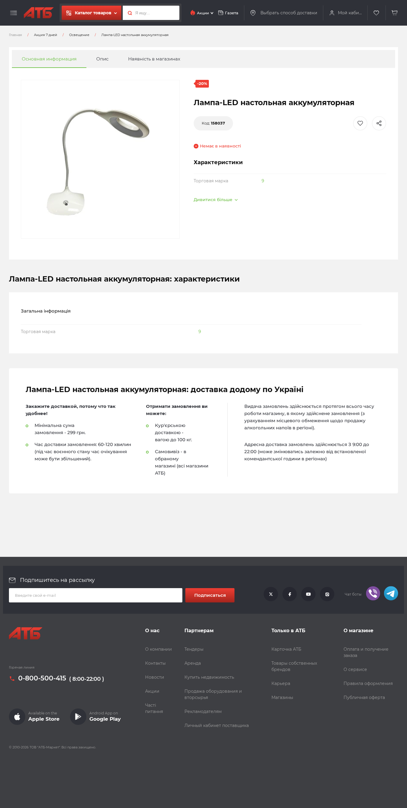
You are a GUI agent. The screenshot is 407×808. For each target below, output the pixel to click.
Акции (152, 691)
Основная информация (49, 59)
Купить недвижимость (209, 677)
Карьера (280, 683)
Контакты (155, 663)
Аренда (192, 663)
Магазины (282, 697)
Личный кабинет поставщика (216, 725)
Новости (154, 677)
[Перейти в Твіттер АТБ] (271, 594)
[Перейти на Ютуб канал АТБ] (308, 594)
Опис (102, 59)
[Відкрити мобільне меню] (13, 13)
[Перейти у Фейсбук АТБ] (289, 594)
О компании (158, 649)
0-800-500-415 (42, 678)
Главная (15, 35)
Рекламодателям (203, 711)
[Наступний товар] (353, 384)
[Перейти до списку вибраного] (376, 13)
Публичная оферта (364, 697)
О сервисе (355, 669)
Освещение (79, 35)
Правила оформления (368, 683)
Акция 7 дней (45, 35)
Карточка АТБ (286, 649)
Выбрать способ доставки (288, 12)
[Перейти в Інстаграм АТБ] (327, 594)
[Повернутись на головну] (39, 12)
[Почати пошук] (128, 13)
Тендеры (194, 649)
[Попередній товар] (54, 384)
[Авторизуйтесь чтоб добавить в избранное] (360, 123)
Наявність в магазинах (154, 59)
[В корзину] (395, 13)
